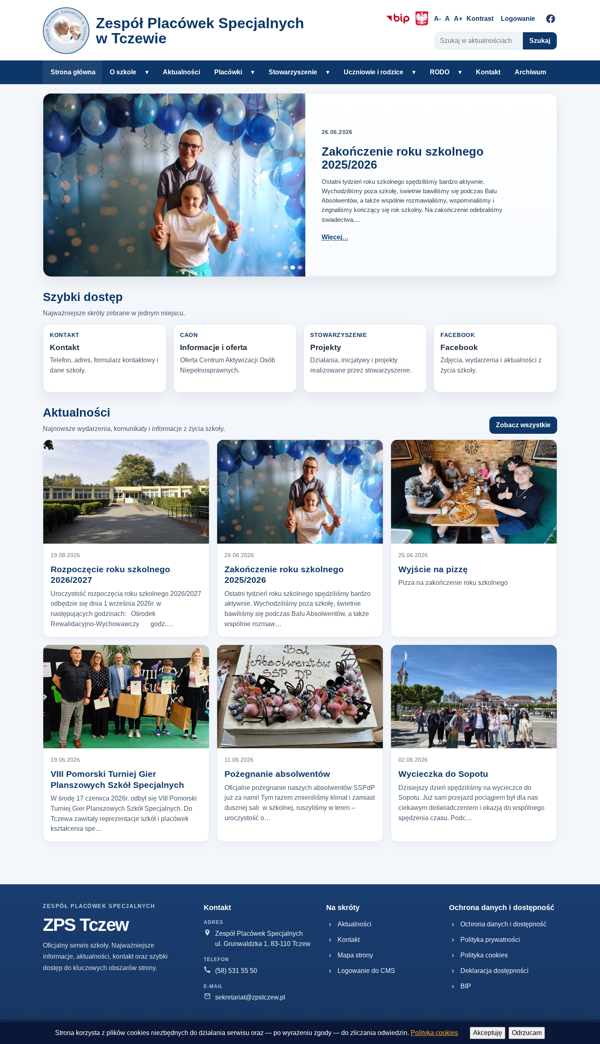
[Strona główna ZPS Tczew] (66, 30)
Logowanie (518, 19)
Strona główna (73, 72)
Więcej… (335, 237)
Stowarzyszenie (293, 72)
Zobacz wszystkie (523, 425)
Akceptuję (487, 1032)
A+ (458, 18)
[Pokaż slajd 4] (307, 267)
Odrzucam (527, 1032)
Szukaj (539, 40)
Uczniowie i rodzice (373, 72)
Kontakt (488, 72)
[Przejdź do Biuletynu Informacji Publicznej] (398, 19)
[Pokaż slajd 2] (292, 267)
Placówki (228, 72)
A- (437, 18)
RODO (439, 72)
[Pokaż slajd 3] (300, 267)
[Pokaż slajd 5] (314, 267)
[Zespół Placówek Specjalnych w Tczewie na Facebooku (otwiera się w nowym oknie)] (550, 18)
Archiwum (530, 72)
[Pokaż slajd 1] (285, 267)
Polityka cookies (434, 1032)
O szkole (123, 72)
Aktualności (181, 72)
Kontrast (480, 18)
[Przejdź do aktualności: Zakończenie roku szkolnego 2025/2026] (174, 185)
